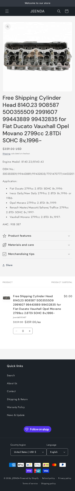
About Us (12, 383)
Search (11, 375)
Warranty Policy (16, 407)
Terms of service (30, 483)
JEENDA (16, 478)
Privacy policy (64, 478)
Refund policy (48, 478)
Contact (11, 391)
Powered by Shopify (29, 478)
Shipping (6, 153)
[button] (7, 11)
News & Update (16, 415)
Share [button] (9, 265)
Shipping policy (48, 483)
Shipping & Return (17, 399)
